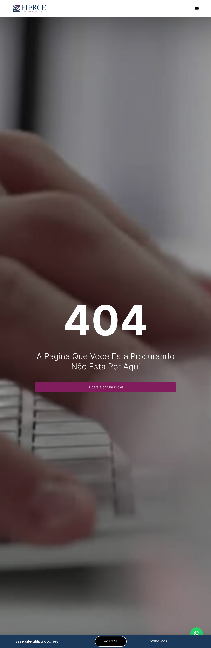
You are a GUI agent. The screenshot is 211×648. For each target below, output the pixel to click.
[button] (196, 8)
